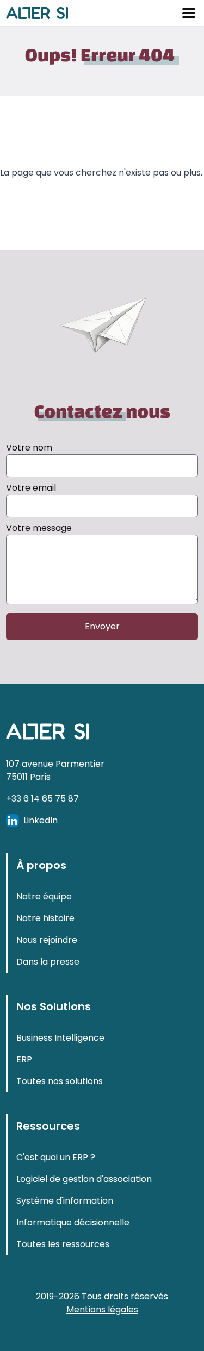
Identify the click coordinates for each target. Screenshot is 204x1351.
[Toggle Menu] (189, 13)
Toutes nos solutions (59, 1120)
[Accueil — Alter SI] (37, 13)
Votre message (39, 528)
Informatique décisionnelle (72, 1261)
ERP (24, 1098)
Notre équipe (44, 935)
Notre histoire (45, 957)
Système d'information (64, 1240)
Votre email (31, 487)
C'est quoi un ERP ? (55, 1196)
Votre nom (29, 447)
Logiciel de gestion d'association (84, 1218)
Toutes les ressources (62, 1283)
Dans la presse (47, 1001)
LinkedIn (40, 859)
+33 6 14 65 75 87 (42, 837)
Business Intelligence (60, 1077)
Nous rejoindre (46, 979)
